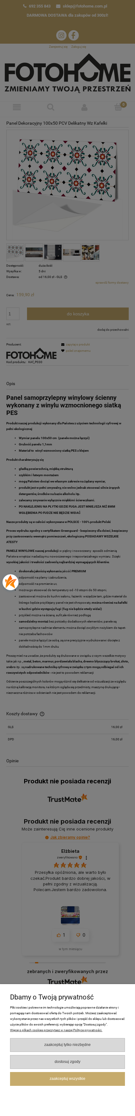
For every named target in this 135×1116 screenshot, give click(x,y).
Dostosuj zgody (67, 1062)
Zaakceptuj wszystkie (67, 1079)
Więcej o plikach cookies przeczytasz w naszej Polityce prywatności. (56, 1030)
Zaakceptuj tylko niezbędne (67, 1045)
